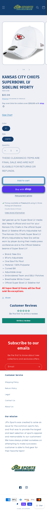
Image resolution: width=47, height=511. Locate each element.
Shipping (5, 98)
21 (6, 128)
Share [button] (8, 298)
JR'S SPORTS (26, 508)
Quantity (6, 145)
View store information (15, 213)
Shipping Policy (12, 382)
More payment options (23, 196)
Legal (7, 394)
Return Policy (11, 388)
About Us (9, 407)
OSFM (8, 139)
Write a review (23, 321)
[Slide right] (29, 69)
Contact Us (10, 400)
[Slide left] (17, 69)
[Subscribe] (39, 367)
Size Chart (7, 115)
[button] (3, 8)
